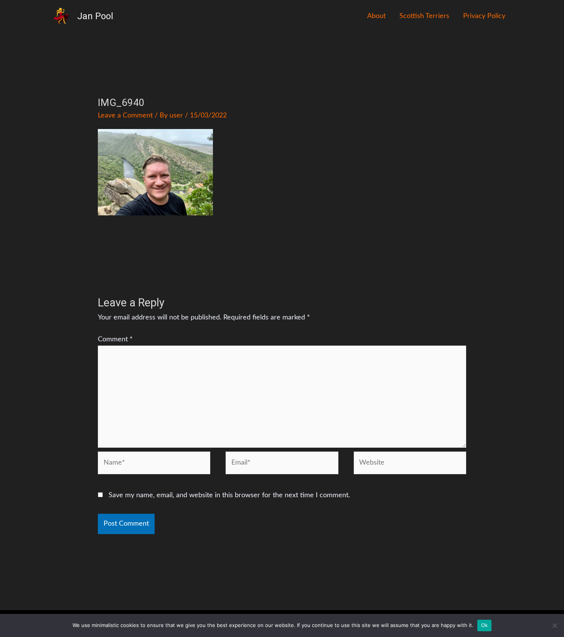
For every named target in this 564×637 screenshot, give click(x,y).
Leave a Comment (125, 115)
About (376, 16)
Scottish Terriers (424, 16)
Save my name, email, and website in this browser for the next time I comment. (229, 495)
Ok (484, 625)
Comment (115, 339)
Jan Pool (95, 16)
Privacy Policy (484, 16)
